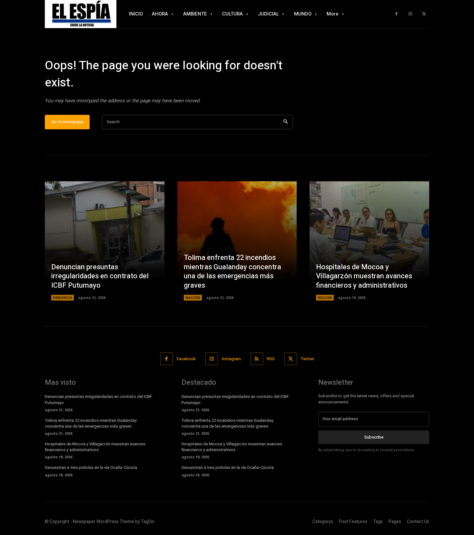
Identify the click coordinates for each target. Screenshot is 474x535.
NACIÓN (192, 297)
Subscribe (373, 437)
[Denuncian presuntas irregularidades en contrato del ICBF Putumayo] (104, 241)
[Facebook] (396, 14)
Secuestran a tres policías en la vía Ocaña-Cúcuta (91, 467)
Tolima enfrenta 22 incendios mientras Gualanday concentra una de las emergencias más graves (232, 272)
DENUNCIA (62, 297)
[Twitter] (424, 14)
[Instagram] (410, 14)
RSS (271, 359)
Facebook (186, 359)
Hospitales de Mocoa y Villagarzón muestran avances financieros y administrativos (364, 276)
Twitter (307, 359)
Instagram (231, 359)
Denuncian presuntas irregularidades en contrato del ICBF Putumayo (100, 276)
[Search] (285, 122)
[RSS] (257, 358)
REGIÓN (325, 297)
